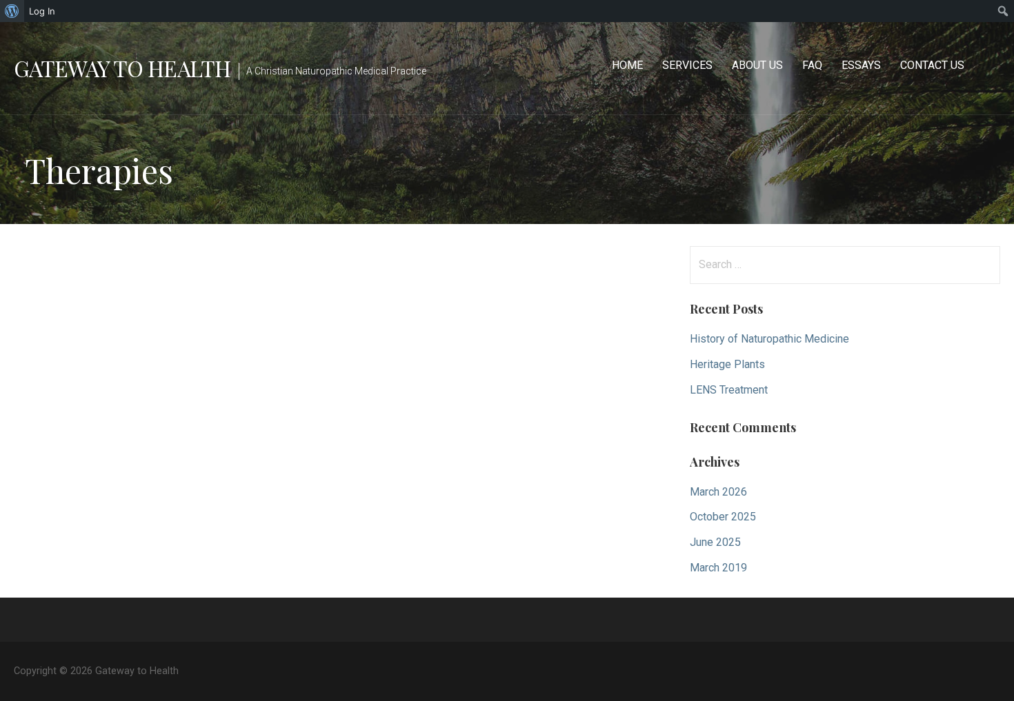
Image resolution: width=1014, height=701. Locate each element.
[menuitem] (12, 11)
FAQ (812, 65)
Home (627, 65)
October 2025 (723, 516)
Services (687, 65)
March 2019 (718, 567)
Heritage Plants (727, 364)
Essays (861, 65)
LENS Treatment (729, 389)
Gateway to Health (122, 68)
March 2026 (718, 491)
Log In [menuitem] (42, 11)
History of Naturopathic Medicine (769, 338)
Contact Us (932, 65)
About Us (757, 65)
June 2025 (715, 542)
